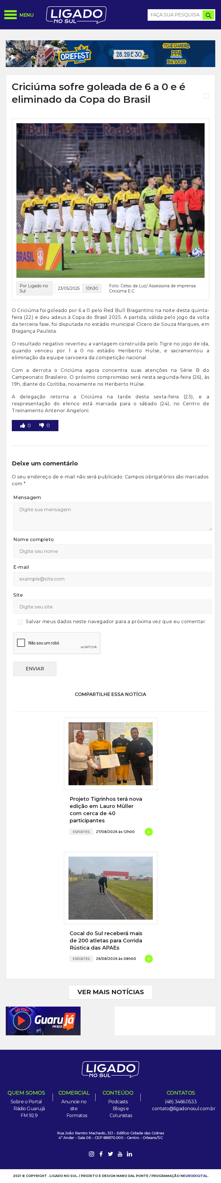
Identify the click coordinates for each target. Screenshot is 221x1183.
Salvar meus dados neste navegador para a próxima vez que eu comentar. (116, 621)
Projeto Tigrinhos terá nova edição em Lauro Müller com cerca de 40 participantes (106, 810)
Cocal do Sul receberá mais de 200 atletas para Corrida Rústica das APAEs (106, 940)
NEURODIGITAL (193, 1176)
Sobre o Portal (26, 1101)
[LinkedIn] (129, 1155)
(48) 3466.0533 (181, 1101)
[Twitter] (110, 1155)
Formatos (76, 1115)
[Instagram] (91, 1155)
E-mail (21, 567)
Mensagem (27, 497)
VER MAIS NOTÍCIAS (110, 992)
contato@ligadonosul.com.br (183, 1108)
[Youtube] (120, 1155)
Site (18, 595)
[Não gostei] (42, 425)
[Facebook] (101, 1155)
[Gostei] (23, 425)
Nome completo (33, 539)
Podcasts (118, 1101)
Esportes (81, 832)
